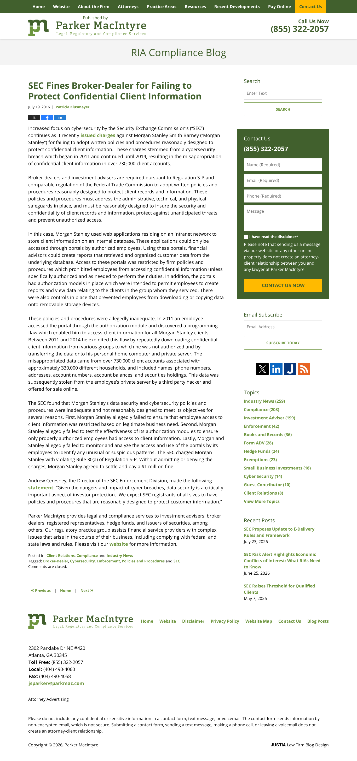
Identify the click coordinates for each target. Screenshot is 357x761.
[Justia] (290, 369)
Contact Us (310, 6)
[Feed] (304, 369)
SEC (177, 560)
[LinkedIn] (276, 369)
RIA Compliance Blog (87, 26)
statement (40, 487)
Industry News (120, 555)
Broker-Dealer (55, 560)
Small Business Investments (277, 468)
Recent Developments (237, 6)
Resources (195, 6)
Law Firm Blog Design (300, 745)
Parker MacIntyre (81, 745)
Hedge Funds (261, 451)
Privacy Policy (225, 621)
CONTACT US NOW (283, 285)
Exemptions (260, 459)
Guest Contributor (267, 484)
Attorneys (128, 6)
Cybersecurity (82, 560)
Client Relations (61, 555)
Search (283, 109)
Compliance (87, 555)
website (119, 544)
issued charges (97, 135)
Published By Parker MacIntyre (300, 26)
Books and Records (268, 434)
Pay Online (279, 6)
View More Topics (262, 501)
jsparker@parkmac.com (56, 683)
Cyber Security (263, 476)
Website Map (258, 621)
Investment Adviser (269, 418)
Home (38, 6)
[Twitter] (262, 369)
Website (61, 6)
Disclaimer (193, 621)
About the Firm (94, 6)
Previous (41, 589)
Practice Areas (161, 6)
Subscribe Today (283, 342)
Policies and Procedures (143, 560)
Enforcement (108, 560)
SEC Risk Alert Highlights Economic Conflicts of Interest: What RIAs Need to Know (282, 560)
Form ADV (258, 443)
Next (86, 589)
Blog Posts (318, 621)
